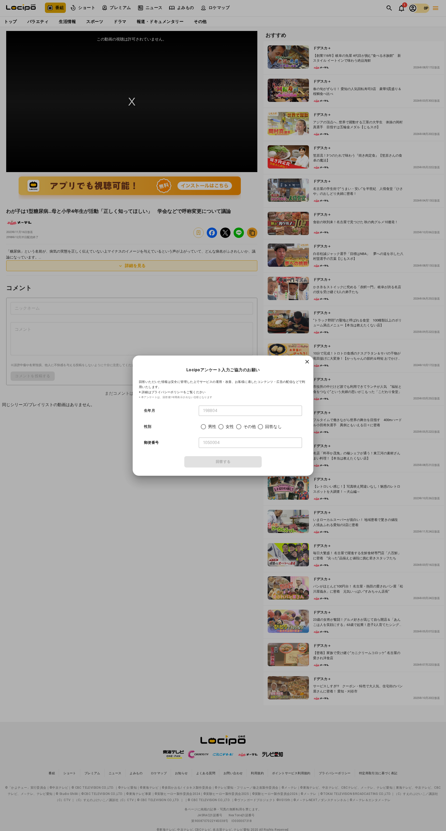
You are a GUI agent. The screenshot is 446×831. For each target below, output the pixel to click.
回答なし (273, 426)
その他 (249, 426)
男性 (212, 426)
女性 (230, 426)
